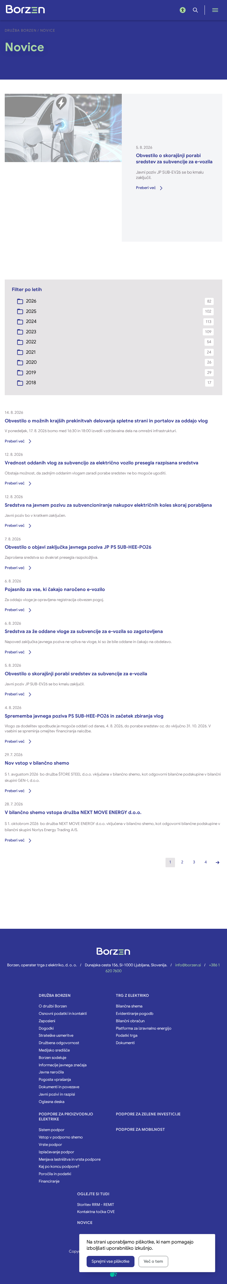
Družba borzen (55, 995)
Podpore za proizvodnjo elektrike (66, 1117)
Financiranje (49, 1181)
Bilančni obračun (130, 1021)
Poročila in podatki (55, 1174)
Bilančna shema (129, 1006)
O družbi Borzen (53, 1006)
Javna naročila (51, 1072)
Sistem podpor (51, 1130)
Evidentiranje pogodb (134, 1013)
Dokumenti (125, 1043)
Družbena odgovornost (59, 1043)
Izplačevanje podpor (56, 1152)
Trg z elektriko (132, 995)
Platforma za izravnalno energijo (143, 1028)
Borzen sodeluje (52, 1057)
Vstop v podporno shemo (61, 1137)
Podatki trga (126, 1035)
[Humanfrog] (113, 1273)
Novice (85, 1222)
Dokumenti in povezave (59, 1087)
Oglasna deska (51, 1101)
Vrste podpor (50, 1144)
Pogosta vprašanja (55, 1079)
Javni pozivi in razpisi (57, 1094)
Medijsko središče (54, 1050)
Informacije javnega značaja (63, 1065)
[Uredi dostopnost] (182, 10)
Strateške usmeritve (56, 1035)
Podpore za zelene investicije (148, 1114)
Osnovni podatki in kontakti (63, 1013)
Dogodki (46, 1028)
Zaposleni (47, 1021)
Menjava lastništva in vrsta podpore (69, 1159)
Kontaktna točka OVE (96, 1211)
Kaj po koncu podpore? (59, 1166)
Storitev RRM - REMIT (95, 1204)
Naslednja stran (217, 862)
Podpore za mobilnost (140, 1129)
